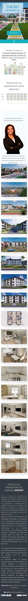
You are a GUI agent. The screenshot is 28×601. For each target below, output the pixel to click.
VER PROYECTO (14, 33)
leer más (15, 514)
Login (14, 37)
